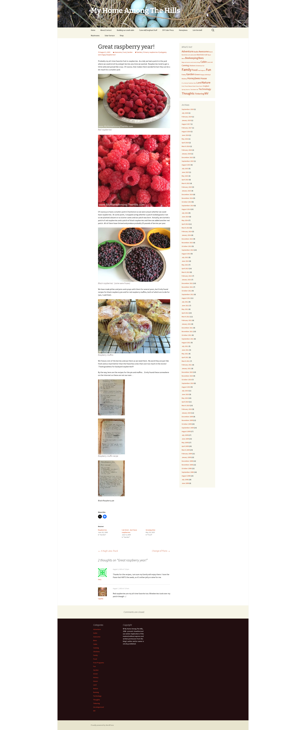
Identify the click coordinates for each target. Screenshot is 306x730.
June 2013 (185, 261)
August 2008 (186, 476)
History (184, 79)
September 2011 (188, 339)
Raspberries (102, 530)
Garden (129, 52)
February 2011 (187, 365)
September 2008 (188, 472)
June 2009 (185, 439)
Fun (208, 69)
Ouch (183, 86)
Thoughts (188, 93)
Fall (203, 66)
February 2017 (187, 128)
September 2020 (188, 109)
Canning (185, 65)
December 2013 (187, 239)
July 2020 (185, 113)
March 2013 (186, 272)
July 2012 (185, 302)
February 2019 (187, 117)
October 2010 (186, 379)
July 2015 (185, 168)
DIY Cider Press (168, 30)
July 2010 (185, 391)
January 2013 (186, 280)
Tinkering (199, 93)
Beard (183, 58)
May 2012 (185, 309)
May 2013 (185, 265)
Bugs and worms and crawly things (191, 62)
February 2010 (187, 409)
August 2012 (186, 298)
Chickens (192, 65)
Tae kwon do (194, 89)
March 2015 (186, 183)
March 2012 (186, 317)
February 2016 (187, 150)
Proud (186, 86)
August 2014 (186, 209)
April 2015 (185, 180)
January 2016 (186, 154)
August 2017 (186, 124)
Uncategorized (98, 707)
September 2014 (188, 205)
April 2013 (185, 268)
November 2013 (187, 243)
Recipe (190, 86)
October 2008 (186, 468)
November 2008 (187, 465)
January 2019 (186, 120)
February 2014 (187, 231)
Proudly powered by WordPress (102, 725)
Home (93, 30)
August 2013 (186, 254)
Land (198, 82)
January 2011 (186, 368)
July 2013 (185, 257)
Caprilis (100, 599)
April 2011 (185, 357)
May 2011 (185, 354)
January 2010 (186, 413)
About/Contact (106, 30)
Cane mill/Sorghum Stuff (148, 30)
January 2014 (186, 235)
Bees (201, 58)
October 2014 (186, 202)
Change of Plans (161, 550)
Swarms (188, 89)
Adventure (187, 51)
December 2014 (187, 194)
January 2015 (186, 191)
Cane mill (210, 62)
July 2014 (185, 213)
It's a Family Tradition (187, 83)
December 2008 (187, 461)
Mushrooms (95, 35)
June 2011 (185, 350)
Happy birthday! (205, 74)
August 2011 (186, 342)
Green (197, 74)
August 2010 (186, 387)
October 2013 (186, 246)
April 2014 (185, 224)
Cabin (204, 61)
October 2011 (186, 335)
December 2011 (187, 328)
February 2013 (187, 276)
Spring (183, 89)
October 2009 (186, 424)
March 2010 (186, 405)
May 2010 (185, 398)
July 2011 (185, 346)
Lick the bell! (197, 30)
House (203, 78)
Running (96, 692)
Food (124, 52)
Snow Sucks (199, 86)
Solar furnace (110, 35)
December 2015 (187, 157)
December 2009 (187, 417)
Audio (196, 51)
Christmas (199, 66)
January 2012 (186, 324)
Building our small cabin (125, 30)
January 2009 (186, 457)
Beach (209, 55)
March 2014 (186, 228)
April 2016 (185, 143)
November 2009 (187, 420)
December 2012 (187, 283)
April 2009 (185, 446)
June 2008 (185, 483)
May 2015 (185, 176)
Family (186, 69)
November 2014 (187, 198)
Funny (184, 74)
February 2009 (187, 454)
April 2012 (185, 313)
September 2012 (188, 294)
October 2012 (186, 291)
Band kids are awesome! (189, 55)
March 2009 (186, 450)
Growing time (150, 530)
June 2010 (185, 394)
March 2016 (186, 146)
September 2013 (188, 250)
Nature (206, 82)
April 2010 (185, 402)
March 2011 (186, 361)
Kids (195, 83)
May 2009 (185, 442)
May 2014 (185, 220)
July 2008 (185, 479)
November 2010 (187, 376)
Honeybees (183, 30)
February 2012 (187, 320)
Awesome (118, 52)
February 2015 (187, 187)
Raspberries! (111, 55)
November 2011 (187, 331)
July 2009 (185, 435)
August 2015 (186, 165)
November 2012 (187, 287)
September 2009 (188, 428)
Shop (122, 35)
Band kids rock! (202, 55)
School (194, 86)
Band (211, 52)
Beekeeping (191, 58)
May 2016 (185, 139)
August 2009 (186, 431)
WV (206, 93)
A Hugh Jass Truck (108, 550)
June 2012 (185, 305)
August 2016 (186, 131)
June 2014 (185, 217)
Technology (205, 89)
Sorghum (206, 86)
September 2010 (188, 383)
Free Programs (201, 70)
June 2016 (185, 135)
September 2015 (188, 161)
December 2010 (187, 372)
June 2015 (185, 172)
